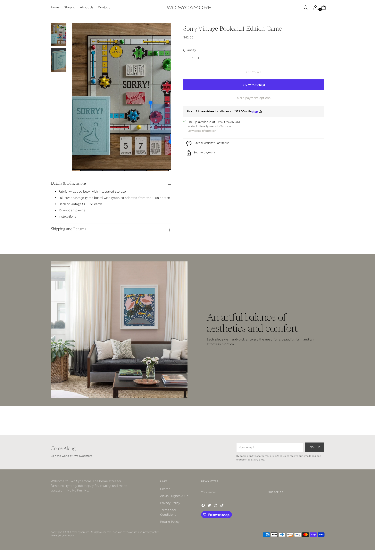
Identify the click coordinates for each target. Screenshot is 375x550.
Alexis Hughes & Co (174, 496)
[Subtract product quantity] (198, 58)
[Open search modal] (306, 7)
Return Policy (169, 521)
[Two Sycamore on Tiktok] (222, 506)
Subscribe (275, 492)
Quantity (189, 50)
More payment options (254, 98)
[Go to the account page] (314, 7)
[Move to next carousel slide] (321, 421)
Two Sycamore (80, 531)
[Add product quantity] (186, 58)
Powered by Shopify (62, 535)
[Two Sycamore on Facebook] (203, 506)
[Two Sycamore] (187, 7)
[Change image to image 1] (58, 34)
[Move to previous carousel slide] (312, 421)
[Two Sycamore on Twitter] (209, 506)
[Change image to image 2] (58, 60)
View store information (202, 130)
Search (165, 489)
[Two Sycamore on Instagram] (216, 506)
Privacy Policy (170, 503)
